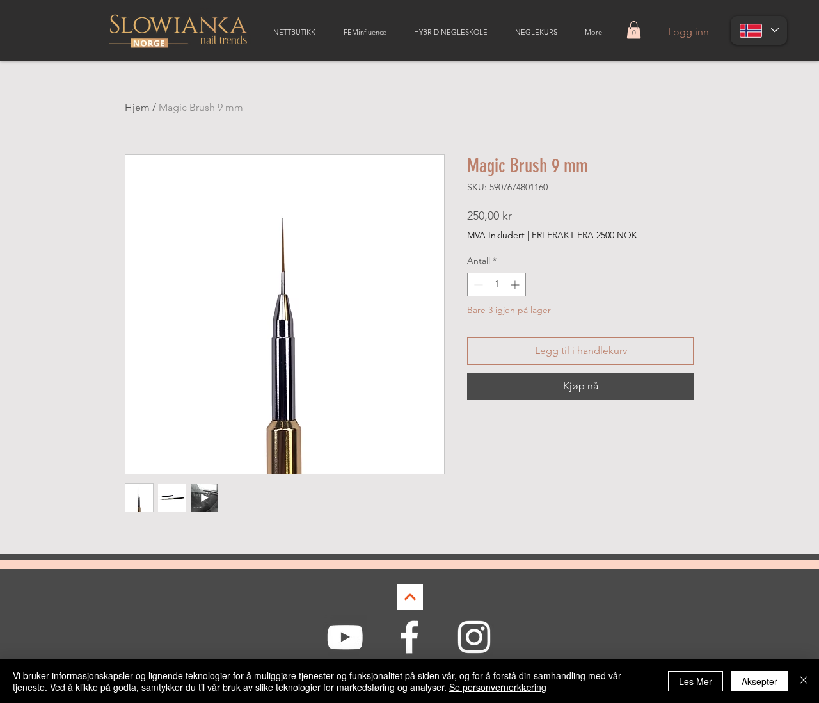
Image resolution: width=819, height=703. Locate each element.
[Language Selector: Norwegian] (759, 30)
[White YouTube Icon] (345, 637)
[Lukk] (803, 681)
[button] (633, 29)
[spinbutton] (496, 284)
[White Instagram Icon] (474, 637)
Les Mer (695, 681)
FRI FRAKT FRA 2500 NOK (584, 235)
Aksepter (759, 681)
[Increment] (516, 284)
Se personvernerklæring (497, 687)
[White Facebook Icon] (409, 637)
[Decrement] (477, 284)
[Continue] (410, 597)
